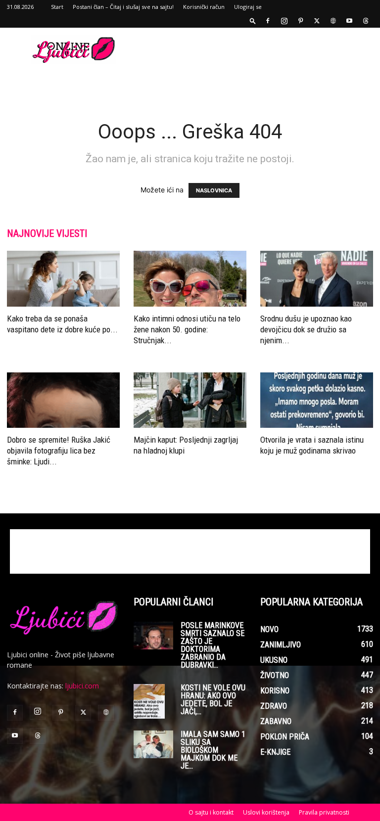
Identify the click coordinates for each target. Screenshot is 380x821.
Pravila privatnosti (324, 812)
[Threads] (365, 21)
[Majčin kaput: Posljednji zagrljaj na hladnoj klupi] (190, 400)
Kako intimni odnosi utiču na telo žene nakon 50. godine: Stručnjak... (187, 329)
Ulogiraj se (248, 6)
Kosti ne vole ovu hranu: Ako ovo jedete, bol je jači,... (213, 699)
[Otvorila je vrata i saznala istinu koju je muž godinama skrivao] (316, 400)
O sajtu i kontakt (211, 812)
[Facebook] (267, 21)
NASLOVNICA (214, 190)
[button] (252, 20)
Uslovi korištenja (266, 812)
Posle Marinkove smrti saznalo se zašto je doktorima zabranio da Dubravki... (212, 645)
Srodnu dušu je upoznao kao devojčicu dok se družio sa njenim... (306, 329)
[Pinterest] (300, 21)
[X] (316, 21)
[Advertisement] (257, 49)
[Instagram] (284, 21)
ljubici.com (82, 685)
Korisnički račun (204, 6)
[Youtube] (349, 21)
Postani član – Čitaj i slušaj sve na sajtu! (123, 6)
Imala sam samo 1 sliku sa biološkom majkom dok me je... (213, 750)
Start (57, 6)
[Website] (333, 21)
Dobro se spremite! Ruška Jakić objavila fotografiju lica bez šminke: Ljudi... (58, 450)
